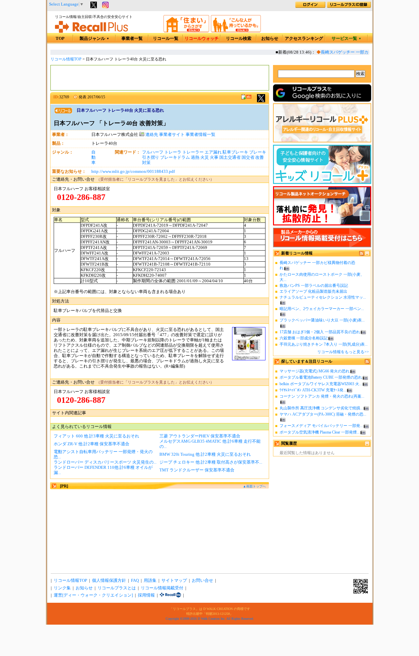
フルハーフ (152, 152)
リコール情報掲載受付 (162, 588)
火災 (204, 157)
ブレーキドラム (175, 157)
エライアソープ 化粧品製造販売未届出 (313, 291)
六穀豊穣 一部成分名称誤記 (304, 338)
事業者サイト (172, 134)
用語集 (150, 580)
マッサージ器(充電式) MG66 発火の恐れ (315, 371)
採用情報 (146, 595)
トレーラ (172, 152)
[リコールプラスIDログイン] (310, 6)
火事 (214, 157)
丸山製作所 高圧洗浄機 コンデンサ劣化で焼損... (321, 408)
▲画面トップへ (254, 486)
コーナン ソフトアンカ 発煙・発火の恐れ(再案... (322, 396)
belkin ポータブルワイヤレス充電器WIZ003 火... (321, 384)
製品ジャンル (94, 38)
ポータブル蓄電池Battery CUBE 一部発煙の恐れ (321, 377)
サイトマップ (174, 580)
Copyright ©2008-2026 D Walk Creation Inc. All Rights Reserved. (210, 618)
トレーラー (193, 152)
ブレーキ (257, 152)
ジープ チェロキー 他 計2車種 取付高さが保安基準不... (210, 462)
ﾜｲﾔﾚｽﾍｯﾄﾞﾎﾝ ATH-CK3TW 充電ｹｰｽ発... (313, 390)
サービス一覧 (346, 38)
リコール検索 (238, 38)
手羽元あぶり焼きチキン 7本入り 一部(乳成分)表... (324, 344)
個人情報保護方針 (109, 580)
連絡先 (151, 134)
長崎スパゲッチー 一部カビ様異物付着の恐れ (360, 52)
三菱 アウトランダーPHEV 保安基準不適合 (199, 436)
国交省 (248, 157)
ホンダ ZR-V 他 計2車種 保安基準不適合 (91, 444)
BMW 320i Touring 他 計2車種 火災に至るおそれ (205, 454)
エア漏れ (213, 152)
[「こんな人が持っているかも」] (236, 31)
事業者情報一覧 (200, 134)
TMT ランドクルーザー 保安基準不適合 (196, 470)
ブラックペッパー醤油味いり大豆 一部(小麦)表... (322, 320)
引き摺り (150, 157)
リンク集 (62, 588)
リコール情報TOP (66, 59)
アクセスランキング (304, 38)
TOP (60, 38)
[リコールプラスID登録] (349, 6)
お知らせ (269, 38)
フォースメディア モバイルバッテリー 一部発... (321, 426)
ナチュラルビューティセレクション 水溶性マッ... (323, 297)
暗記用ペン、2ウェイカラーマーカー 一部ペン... (322, 309)
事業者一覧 (132, 38)
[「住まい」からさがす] (186, 31)
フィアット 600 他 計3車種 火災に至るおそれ (96, 436)
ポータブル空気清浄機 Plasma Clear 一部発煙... (320, 432)
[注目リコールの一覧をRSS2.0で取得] (367, 363)
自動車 (93, 157)
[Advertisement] (159, 78)
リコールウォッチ (202, 38)
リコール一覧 (165, 38)
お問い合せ (202, 580)
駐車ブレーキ (235, 152)
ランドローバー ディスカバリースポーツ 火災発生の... (105, 462)
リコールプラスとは (117, 588)
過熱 (195, 157)
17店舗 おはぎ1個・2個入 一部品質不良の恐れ (320, 332)
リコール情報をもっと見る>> (343, 352)
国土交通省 (230, 157)
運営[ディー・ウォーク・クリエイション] (93, 595)
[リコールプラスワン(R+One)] (170, 595)
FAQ (135, 580)
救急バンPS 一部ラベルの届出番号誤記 (314, 285)
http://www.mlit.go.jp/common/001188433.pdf (133, 171)
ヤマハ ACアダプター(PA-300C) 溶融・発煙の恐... (323, 414)
